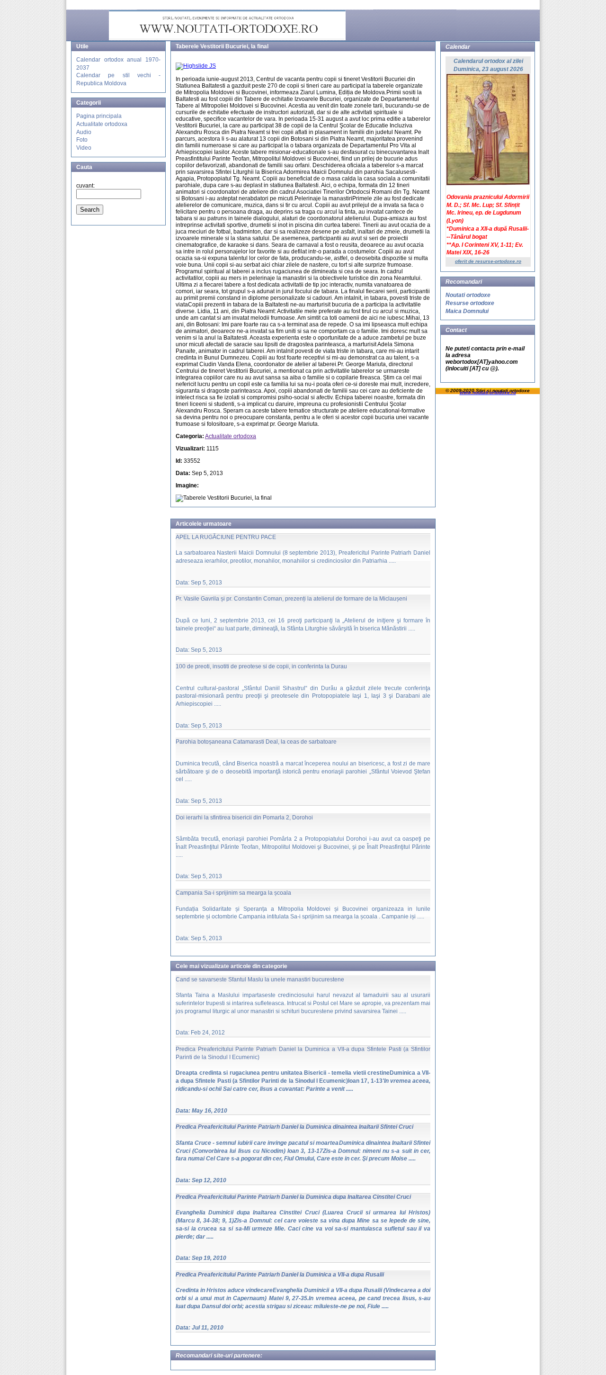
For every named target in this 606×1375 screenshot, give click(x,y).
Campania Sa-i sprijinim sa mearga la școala (233, 893)
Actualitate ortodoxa (101, 124)
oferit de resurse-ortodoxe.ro (488, 261)
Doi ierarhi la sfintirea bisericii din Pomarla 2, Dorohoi (244, 817)
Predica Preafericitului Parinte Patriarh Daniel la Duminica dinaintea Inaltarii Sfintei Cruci (294, 1126)
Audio (83, 132)
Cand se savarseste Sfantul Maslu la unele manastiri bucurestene (260, 979)
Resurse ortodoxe (470, 303)
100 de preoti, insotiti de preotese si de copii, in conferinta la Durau (261, 666)
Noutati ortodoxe (468, 295)
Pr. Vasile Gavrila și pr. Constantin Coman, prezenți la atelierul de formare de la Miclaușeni (291, 598)
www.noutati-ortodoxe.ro (488, 392)
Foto (82, 139)
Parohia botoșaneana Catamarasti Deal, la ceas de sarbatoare (256, 741)
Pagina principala (99, 116)
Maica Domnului (467, 311)
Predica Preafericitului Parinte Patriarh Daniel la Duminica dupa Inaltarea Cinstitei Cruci (293, 1197)
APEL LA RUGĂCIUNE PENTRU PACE (226, 537)
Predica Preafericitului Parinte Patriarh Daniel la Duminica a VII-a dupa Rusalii (280, 1274)
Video (83, 147)
